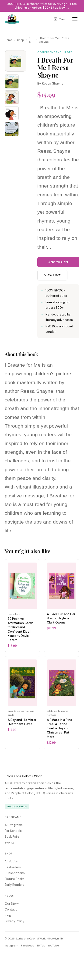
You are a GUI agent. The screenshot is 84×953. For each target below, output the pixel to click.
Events (9, 842)
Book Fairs (12, 837)
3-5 (30, 40)
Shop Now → (60, 8)
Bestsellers (13, 867)
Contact (11, 909)
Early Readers (14, 885)
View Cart (52, 275)
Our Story (12, 904)
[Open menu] (74, 19)
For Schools (13, 831)
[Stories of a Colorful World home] (12, 19)
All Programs (14, 825)
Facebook (27, 945)
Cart (62, 19)
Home (8, 40)
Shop (20, 40)
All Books (11, 861)
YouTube (53, 945)
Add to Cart (58, 262)
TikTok (41, 945)
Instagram (11, 945)
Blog (8, 915)
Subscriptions (15, 873)
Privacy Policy (14, 921)
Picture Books (14, 879)
